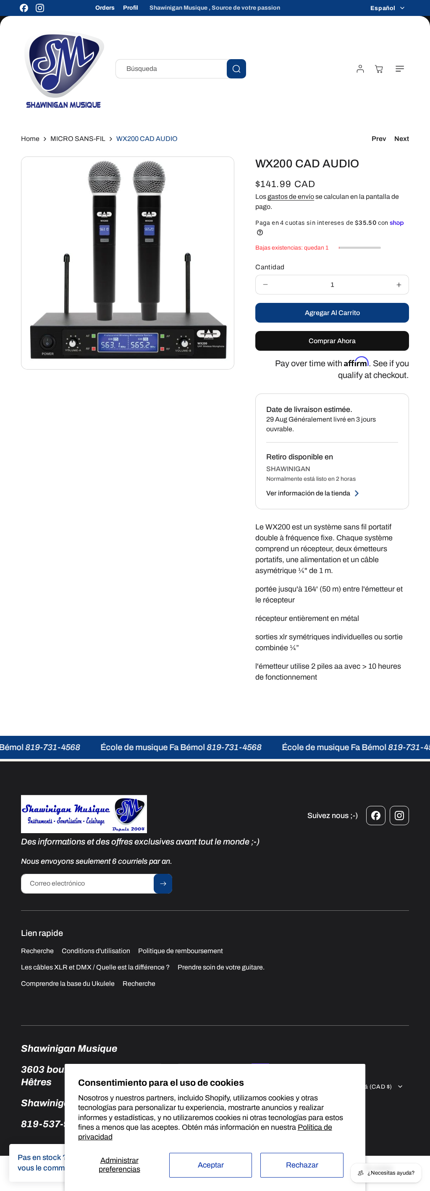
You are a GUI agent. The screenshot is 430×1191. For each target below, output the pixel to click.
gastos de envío (290, 196)
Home (30, 138)
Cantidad (269, 267)
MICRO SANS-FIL (77, 138)
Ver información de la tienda (308, 493)
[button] (400, 69)
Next (401, 138)
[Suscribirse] (163, 884)
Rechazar (302, 1165)
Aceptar (211, 1165)
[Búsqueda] (236, 68)
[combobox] (181, 69)
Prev (379, 138)
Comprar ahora (332, 340)
